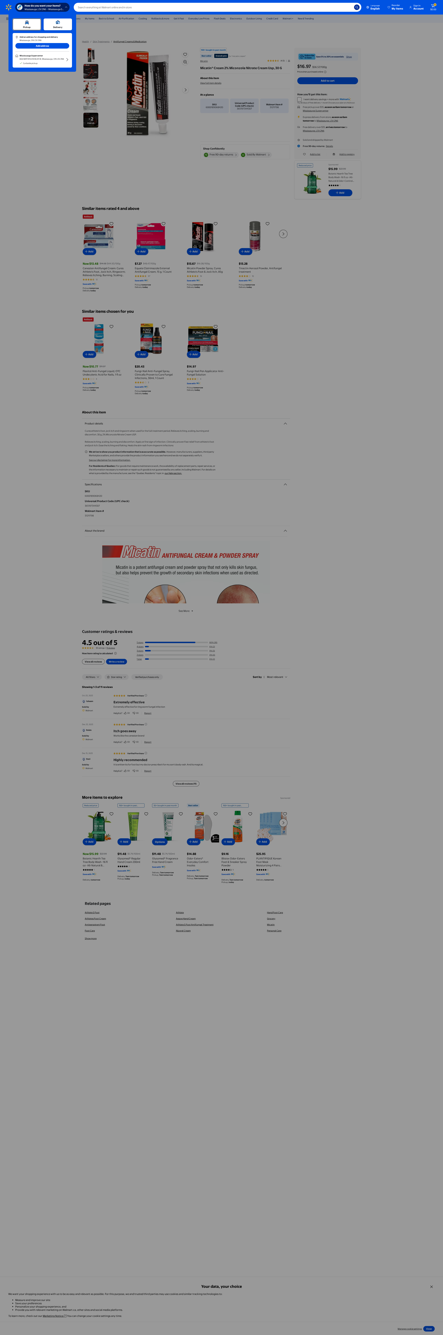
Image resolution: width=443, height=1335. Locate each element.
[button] (395, 7)
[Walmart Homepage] (8, 7)
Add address (42, 45)
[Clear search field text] (349, 7)
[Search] (357, 7)
